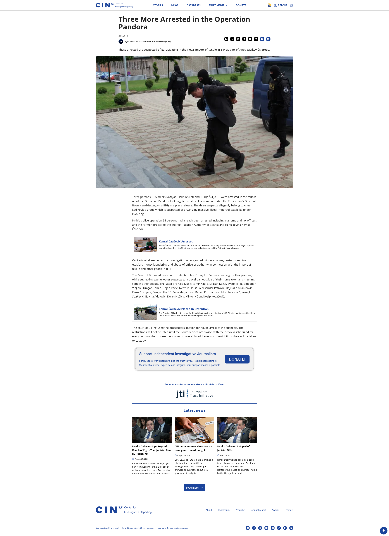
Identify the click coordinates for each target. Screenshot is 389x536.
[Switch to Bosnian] (269, 5)
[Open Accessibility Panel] (383, 530)
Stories (158, 5)
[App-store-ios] (291, 528)
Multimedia (216, 5)
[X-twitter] (260, 528)
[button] (226, 39)
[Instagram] (254, 528)
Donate (241, 5)
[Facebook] (248, 528)
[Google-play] (285, 528)
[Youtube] (266, 528)
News (174, 5)
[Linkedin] (273, 528)
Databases (194, 5)
